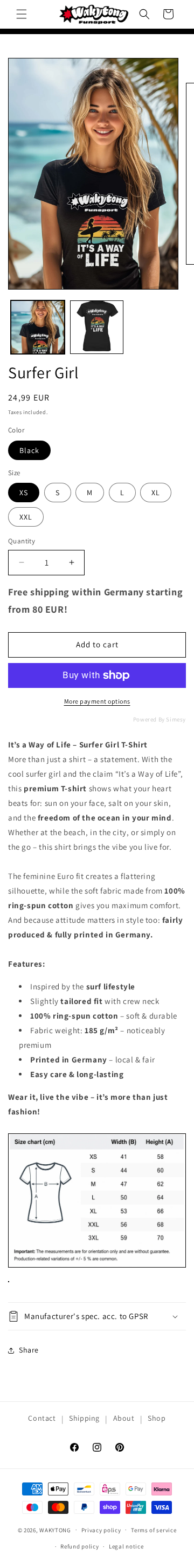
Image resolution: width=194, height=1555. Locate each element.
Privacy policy (101, 1530)
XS (23, 492)
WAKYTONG (55, 1529)
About (124, 1418)
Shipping (84, 1418)
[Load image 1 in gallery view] (38, 327)
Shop (156, 1418)
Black (29, 450)
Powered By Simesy (159, 719)
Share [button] (29, 1350)
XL (155, 492)
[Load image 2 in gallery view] (97, 327)
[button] (21, 14)
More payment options (97, 701)
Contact (42, 1418)
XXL (25, 517)
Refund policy (79, 1546)
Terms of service (153, 1530)
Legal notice (126, 1546)
